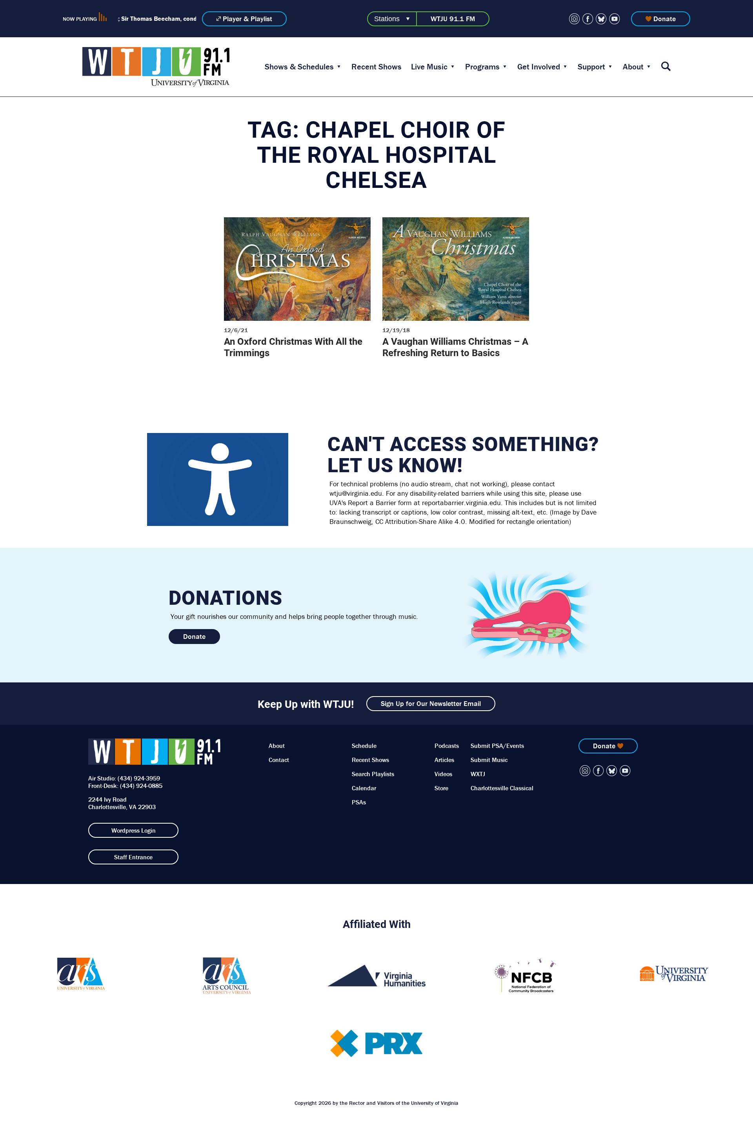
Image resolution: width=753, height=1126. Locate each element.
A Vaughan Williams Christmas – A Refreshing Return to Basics (455, 347)
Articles (444, 760)
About (633, 67)
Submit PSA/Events (497, 745)
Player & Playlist (247, 18)
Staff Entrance (133, 857)
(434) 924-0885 (141, 785)
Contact (279, 760)
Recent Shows (376, 67)
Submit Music (489, 760)
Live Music (429, 67)
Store (441, 788)
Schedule (364, 745)
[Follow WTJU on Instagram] (574, 18)
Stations (387, 19)
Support (591, 67)
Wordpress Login (133, 830)
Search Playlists (373, 774)
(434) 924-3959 (139, 778)
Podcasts (447, 745)
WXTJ (478, 774)
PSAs (359, 802)
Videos (443, 774)
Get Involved (538, 67)
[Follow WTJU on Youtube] (614, 18)
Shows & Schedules (299, 67)
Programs (482, 67)
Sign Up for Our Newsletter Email (431, 703)
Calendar (364, 788)
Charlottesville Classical (502, 788)
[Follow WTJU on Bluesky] (601, 18)
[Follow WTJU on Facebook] (587, 18)
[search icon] (666, 67)
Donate (664, 18)
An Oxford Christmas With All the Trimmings (293, 347)
